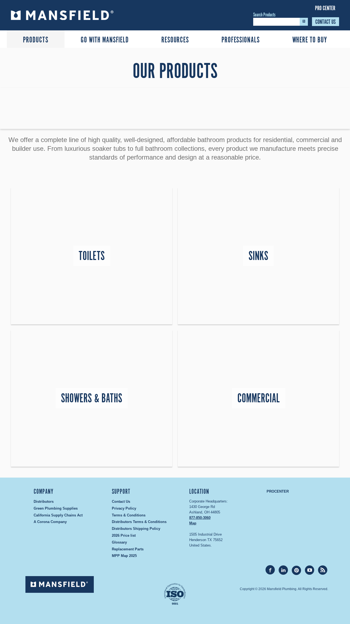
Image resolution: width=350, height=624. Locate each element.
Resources (175, 40)
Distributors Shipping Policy (136, 529)
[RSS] (322, 570)
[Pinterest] (296, 570)
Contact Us (325, 22)
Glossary (119, 542)
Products (35, 40)
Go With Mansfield (105, 40)
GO (303, 21)
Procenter (278, 491)
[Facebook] (270, 569)
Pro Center (325, 8)
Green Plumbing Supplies (56, 508)
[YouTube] (309, 570)
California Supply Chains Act (58, 515)
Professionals (240, 40)
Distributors (44, 501)
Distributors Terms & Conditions (139, 522)
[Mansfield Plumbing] (77, 15)
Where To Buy (309, 40)
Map (192, 523)
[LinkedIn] (283, 570)
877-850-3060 (200, 518)
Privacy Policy (124, 508)
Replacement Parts (128, 549)
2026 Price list (124, 535)
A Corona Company (50, 522)
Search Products (264, 15)
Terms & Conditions (128, 515)
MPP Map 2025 (124, 556)
